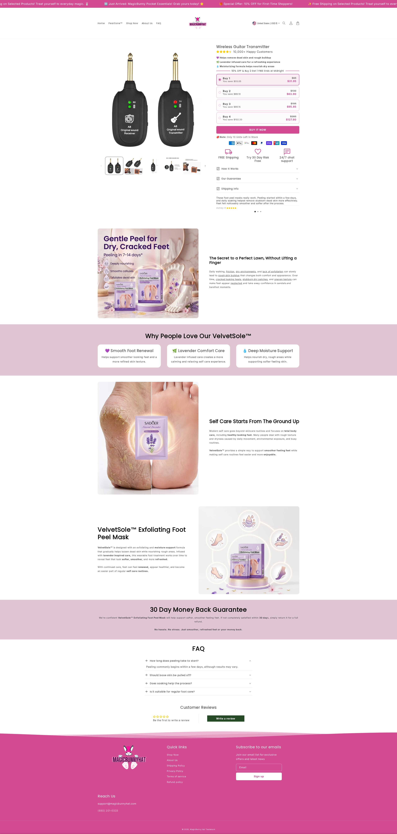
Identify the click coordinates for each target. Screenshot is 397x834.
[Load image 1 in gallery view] (114, 166)
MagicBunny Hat (197, 829)
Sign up (259, 776)
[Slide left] (101, 165)
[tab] (255, 211)
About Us (172, 760)
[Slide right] (205, 165)
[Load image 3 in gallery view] (153, 166)
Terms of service (176, 776)
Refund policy (175, 782)
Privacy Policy (175, 771)
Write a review (225, 718)
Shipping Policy (176, 765)
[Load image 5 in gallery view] (192, 166)
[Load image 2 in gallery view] (134, 166)
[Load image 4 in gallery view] (172, 166)
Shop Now (173, 754)
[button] (284, 23)
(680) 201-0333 (108, 810)
